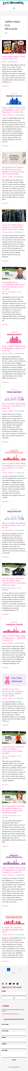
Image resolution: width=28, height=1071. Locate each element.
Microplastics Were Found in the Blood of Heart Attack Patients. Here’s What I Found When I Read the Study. (13, 170)
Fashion (4, 61)
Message (4, 1050)
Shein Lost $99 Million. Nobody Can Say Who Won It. (13, 57)
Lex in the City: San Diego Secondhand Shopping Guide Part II (13, 929)
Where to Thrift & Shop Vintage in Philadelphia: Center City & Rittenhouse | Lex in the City (14, 109)
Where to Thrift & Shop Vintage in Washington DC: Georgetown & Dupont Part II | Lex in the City (14, 466)
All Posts (4, 115)
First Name (5, 1024)
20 (19, 969)
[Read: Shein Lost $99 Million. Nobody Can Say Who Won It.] (14, 46)
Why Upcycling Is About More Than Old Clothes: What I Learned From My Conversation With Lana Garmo (14, 581)
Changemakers (12, 292)
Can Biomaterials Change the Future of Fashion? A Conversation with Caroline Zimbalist (13, 749)
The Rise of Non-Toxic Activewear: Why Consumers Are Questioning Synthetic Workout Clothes (12, 692)
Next (14, 973)
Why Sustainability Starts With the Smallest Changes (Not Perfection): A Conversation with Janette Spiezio (13, 809)
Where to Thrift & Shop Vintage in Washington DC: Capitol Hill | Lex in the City (14, 638)
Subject (4, 1044)
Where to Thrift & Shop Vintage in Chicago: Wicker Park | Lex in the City (14, 525)
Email (4, 991)
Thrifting (10, 115)
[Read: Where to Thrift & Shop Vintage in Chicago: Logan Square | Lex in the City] (14, 394)
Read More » (5, 86)
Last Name (5, 1031)
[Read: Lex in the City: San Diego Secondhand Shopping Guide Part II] (14, 918)
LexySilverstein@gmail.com (10, 1014)
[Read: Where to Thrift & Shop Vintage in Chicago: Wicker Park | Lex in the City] (14, 514)
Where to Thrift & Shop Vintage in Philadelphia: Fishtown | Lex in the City (14, 348)
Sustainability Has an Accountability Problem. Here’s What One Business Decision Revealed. (13, 285)
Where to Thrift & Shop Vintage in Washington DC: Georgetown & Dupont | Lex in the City (14, 870)
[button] (14, 8)
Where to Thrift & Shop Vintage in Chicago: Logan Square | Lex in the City (14, 405)
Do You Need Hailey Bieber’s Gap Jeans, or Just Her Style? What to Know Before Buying (13, 227)
